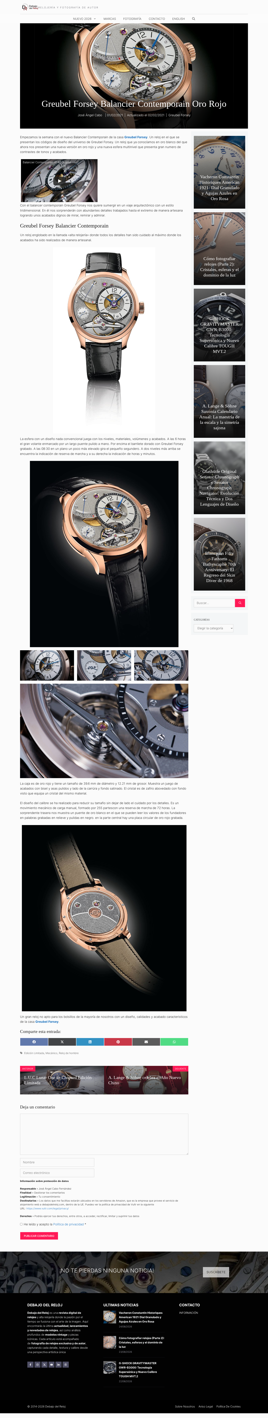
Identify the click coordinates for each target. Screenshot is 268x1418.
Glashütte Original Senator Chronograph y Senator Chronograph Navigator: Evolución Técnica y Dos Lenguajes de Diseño (219, 488)
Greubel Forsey (179, 115)
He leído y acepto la (55, 1224)
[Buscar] (240, 603)
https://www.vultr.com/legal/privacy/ (47, 1208)
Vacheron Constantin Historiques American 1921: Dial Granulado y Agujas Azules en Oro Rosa (219, 187)
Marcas (110, 19)
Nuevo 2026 (82, 19)
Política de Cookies (228, 1406)
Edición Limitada (34, 1053)
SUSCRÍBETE (216, 1272)
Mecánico (51, 1053)
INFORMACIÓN (188, 1313)
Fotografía (132, 19)
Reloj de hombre (69, 1053)
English (178, 19)
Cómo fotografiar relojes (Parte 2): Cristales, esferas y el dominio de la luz (141, 1342)
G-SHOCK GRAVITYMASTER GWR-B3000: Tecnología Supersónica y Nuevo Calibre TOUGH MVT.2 (219, 335)
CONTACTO (157, 19)
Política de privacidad (69, 1224)
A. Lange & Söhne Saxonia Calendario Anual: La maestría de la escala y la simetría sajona (219, 416)
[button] (194, 18)
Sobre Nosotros (185, 1406)
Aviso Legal (206, 1406)
